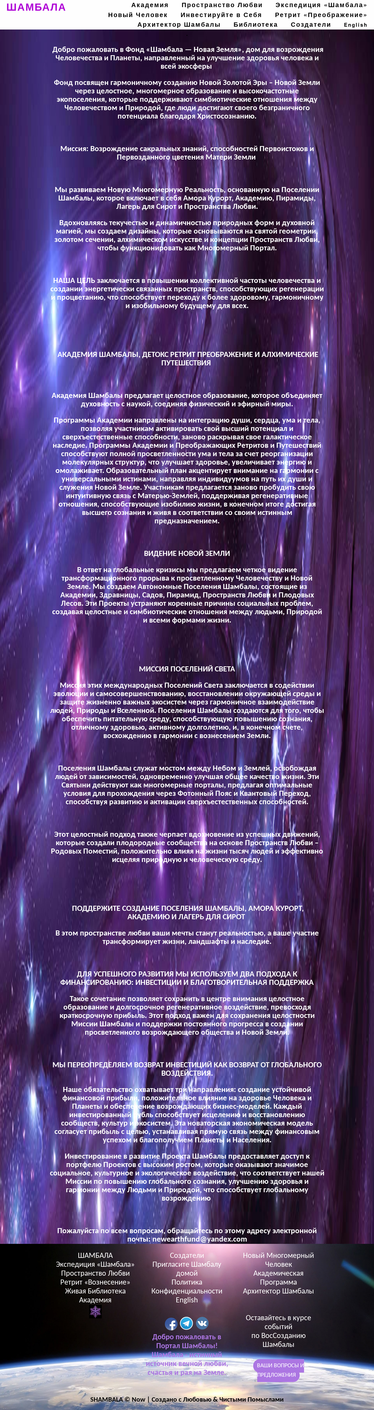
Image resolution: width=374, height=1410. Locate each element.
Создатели (311, 24)
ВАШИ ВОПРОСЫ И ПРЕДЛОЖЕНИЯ (280, 1370)
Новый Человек (138, 14)
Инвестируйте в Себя (221, 14)
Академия (150, 4)
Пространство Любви (222, 4)
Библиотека (256, 24)
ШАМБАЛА (36, 6)
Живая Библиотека (95, 1292)
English (356, 24)
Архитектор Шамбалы (179, 24)
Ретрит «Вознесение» (95, 1283)
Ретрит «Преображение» (321, 14)
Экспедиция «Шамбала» (322, 4)
